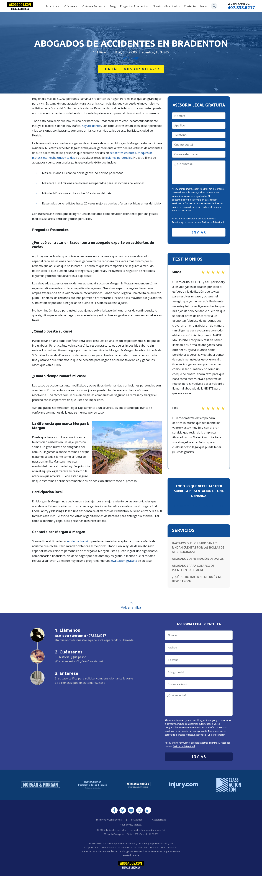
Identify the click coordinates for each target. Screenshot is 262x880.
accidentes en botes (123, 153)
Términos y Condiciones (109, 819)
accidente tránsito (79, 541)
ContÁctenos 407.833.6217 (131, 69)
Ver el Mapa (131, 58)
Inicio (203, 6)
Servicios (51, 6)
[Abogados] (20, 6)
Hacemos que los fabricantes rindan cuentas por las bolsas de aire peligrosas (198, 547)
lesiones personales (118, 158)
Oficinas (69, 6)
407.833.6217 (241, 7)
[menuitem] (52, 6)
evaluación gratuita (124, 561)
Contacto (190, 6)
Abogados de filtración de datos (198, 559)
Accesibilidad (159, 819)
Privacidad (137, 819)
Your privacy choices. (131, 824)
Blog (113, 6)
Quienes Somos (92, 6)
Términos (177, 222)
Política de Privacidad (213, 222)
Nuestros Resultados (166, 6)
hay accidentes (91, 126)
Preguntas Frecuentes (134, 6)
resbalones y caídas (62, 158)
